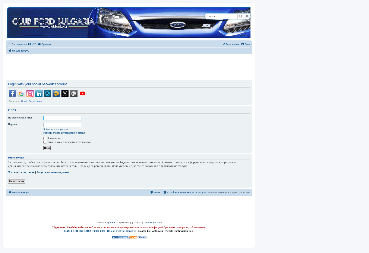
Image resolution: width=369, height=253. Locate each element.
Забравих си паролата (55, 129)
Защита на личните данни (53, 172)
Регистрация (16, 181)
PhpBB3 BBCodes (153, 222)
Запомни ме (54, 138)
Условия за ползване (21, 172)
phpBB (111, 222)
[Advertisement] (129, 66)
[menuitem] (32, 44)
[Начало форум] (128, 22)
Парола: (13, 124)
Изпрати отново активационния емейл (64, 133)
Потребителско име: (20, 117)
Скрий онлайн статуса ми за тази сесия (69, 142)
